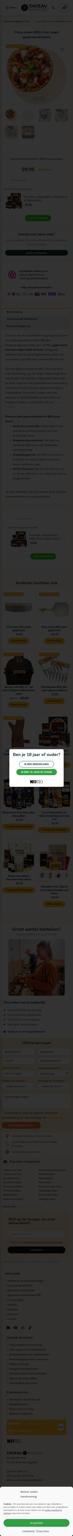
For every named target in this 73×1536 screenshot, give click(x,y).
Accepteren (36, 1523)
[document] (36, 768)
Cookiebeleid (28, 1530)
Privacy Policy (42, 1530)
